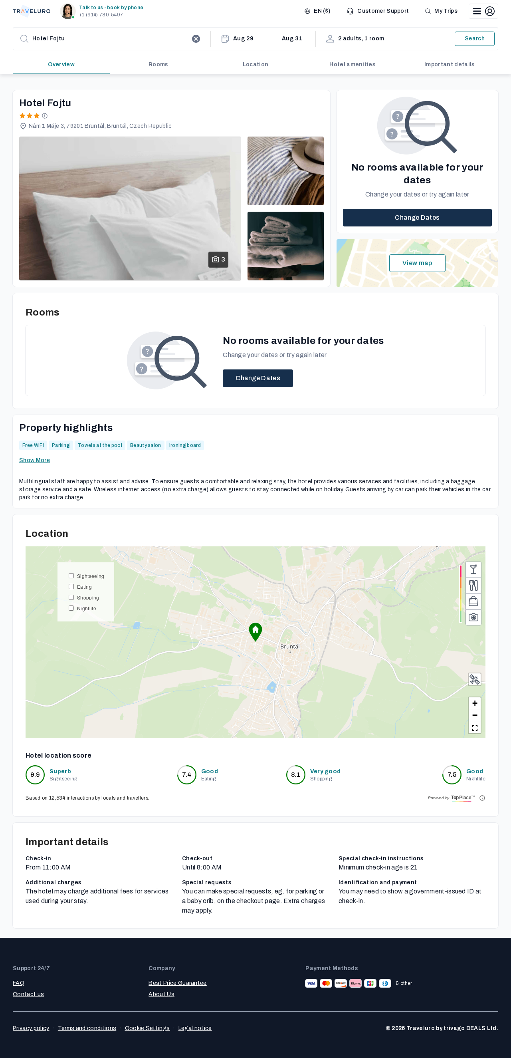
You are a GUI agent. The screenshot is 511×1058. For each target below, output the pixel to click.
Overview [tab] (61, 64)
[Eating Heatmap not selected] (473, 586)
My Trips (446, 11)
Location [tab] (256, 64)
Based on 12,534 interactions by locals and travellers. (87, 798)
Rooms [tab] (158, 64)
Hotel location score (58, 755)
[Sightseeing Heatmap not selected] (473, 617)
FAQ (18, 983)
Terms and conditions (87, 1028)
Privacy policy (31, 1028)
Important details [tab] (449, 64)
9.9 (35, 774)
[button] (103, 11)
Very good (325, 771)
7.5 (452, 774)
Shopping (88, 597)
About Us (161, 994)
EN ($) (322, 11)
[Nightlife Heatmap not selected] (473, 570)
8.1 (295, 774)
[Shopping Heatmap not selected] (473, 601)
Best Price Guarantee (177, 983)
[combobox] (110, 39)
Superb (60, 771)
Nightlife (86, 608)
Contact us (28, 994)
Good (209, 771)
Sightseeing (91, 575)
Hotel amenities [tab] (352, 64)
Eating (84, 586)
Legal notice (195, 1028)
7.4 (186, 774)
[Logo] (31, 11)
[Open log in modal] (483, 11)
